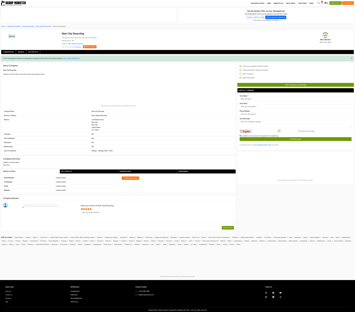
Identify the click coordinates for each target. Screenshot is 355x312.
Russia (10, 241)
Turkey (11, 244)
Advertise (8, 298)
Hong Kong (63, 244)
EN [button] (327, 3)
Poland (17, 241)
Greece (92, 241)
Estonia (197, 241)
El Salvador (267, 237)
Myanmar (172, 244)
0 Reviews (78, 47)
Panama (99, 237)
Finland (85, 241)
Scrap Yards (302, 3)
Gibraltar (348, 241)
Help (7, 302)
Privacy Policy (152, 310)
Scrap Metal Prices (257, 3)
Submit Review (228, 228)
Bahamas (140, 237)
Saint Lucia (195, 237)
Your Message (245, 119)
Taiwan (79, 244)
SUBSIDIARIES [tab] (183, 171)
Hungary (115, 241)
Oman (218, 244)
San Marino (303, 241)
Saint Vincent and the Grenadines (218, 237)
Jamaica (132, 237)
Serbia (153, 241)
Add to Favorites (248, 74)
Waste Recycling (28, 26)
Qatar (238, 244)
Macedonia (320, 241)
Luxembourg (238, 241)
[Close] (351, 58)
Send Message (295, 139)
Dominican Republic (280, 237)
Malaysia (55, 244)
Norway (146, 241)
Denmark (100, 241)
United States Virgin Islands (59, 237)
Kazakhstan (203, 244)
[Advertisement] (89, 14)
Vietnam (137, 244)
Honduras (235, 237)
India (17, 244)
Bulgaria (138, 241)
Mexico (35, 237)
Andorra (262, 241)
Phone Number (245, 111)
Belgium (25, 241)
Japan (165, 244)
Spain (337, 237)
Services (21, 52)
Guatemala (123, 237)
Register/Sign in (335, 3)
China (23, 244)
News (269, 3)
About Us (8, 291)
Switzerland (34, 241)
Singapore (87, 244)
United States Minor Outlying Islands (82, 237)
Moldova (254, 241)
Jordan (225, 244)
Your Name (244, 96)
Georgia (211, 244)
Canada (28, 237)
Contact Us (9, 295)
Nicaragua (173, 237)
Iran (152, 244)
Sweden (108, 241)
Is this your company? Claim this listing (255, 66)
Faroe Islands (338, 241)
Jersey (329, 241)
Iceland (246, 241)
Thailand (72, 244)
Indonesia (145, 244)
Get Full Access (348, 3)
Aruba (305, 237)
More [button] (311, 3)
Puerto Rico (44, 237)
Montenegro (282, 241)
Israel (179, 244)
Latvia (190, 241)
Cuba (290, 237)
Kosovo (4, 244)
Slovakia (123, 241)
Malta (229, 241)
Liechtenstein (271, 241)
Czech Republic (53, 241)
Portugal (63, 241)
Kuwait (186, 244)
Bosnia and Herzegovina (210, 241)
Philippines (128, 244)
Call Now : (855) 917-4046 (255, 17)
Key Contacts (33, 52)
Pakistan (30, 244)
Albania (222, 241)
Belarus (183, 241)
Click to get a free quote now (275, 17)
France (4, 241)
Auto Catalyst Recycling (43, 26)
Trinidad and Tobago (110, 237)
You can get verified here (72, 58)
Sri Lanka (194, 244)
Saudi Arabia (118, 244)
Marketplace (278, 3)
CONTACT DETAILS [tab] (9, 171)
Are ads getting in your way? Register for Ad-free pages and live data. (118, 105)
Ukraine (131, 241)
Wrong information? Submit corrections (255, 70)
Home (3, 26)
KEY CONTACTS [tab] (66, 171)
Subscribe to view (131, 178)
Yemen (232, 244)
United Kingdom (315, 237)
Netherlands (346, 237)
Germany (325, 237)
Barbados (298, 237)
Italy (332, 237)
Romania (43, 241)
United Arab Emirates (42, 244)
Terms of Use (163, 310)
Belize (204, 237)
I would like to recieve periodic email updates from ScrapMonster (260, 136)
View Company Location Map (295, 85)
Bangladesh (97, 244)
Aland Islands (293, 241)
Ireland (71, 241)
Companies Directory (14, 26)
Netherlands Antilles (247, 237)
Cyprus (158, 244)
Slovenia (169, 241)
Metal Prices (290, 3)
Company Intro (8, 52)
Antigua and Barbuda (161, 237)
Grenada (259, 237)
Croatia (176, 241)
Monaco (312, 241)
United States (18, 237)
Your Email (244, 103)
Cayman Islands (184, 237)
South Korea (107, 244)
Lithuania (161, 241)
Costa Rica (148, 237)
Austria (78, 241)
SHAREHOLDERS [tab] (125, 171)
